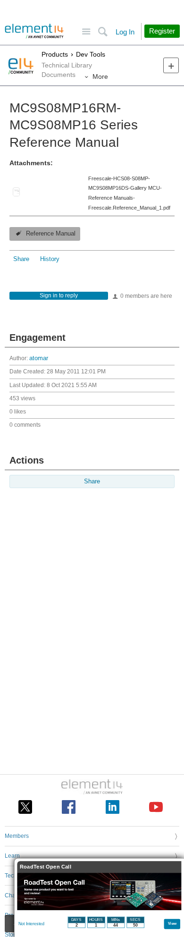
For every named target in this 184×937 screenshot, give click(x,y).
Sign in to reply (59, 295)
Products (55, 54)
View (172, 923)
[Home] (34, 31)
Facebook (68, 807)
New (171, 65)
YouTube (156, 807)
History (49, 259)
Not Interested (31, 923)
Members (17, 836)
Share (21, 259)
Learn (12, 856)
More (100, 76)
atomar (38, 358)
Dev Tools (90, 54)
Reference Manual (50, 233)
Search (102, 32)
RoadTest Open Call (45, 867)
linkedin (112, 807)
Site (86, 32)
